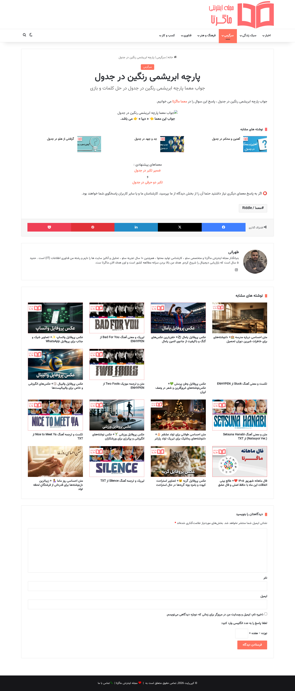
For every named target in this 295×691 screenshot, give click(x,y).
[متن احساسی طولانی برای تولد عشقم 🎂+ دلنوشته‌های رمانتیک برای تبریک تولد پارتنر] (178, 415)
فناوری (187, 35)
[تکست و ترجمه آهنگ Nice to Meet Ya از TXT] (55, 415)
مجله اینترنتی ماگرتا (127, 683)
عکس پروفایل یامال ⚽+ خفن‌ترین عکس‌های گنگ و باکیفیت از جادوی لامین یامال (178, 339)
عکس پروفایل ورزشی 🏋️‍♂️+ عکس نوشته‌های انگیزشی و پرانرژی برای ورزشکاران (118, 436)
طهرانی (233, 252)
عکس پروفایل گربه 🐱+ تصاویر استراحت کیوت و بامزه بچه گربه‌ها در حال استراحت (181, 483)
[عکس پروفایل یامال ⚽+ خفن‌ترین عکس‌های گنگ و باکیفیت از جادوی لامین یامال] (178, 318)
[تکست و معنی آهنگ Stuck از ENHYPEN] (239, 364)
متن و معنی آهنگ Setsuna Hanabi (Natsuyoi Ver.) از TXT (245, 436)
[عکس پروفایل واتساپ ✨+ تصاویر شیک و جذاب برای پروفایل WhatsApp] (55, 318)
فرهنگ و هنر (208, 35)
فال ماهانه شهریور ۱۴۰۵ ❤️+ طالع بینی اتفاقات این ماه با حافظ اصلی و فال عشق (242, 483)
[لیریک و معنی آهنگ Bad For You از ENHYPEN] (116, 318)
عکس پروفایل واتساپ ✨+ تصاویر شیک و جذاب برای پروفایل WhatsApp (57, 339)
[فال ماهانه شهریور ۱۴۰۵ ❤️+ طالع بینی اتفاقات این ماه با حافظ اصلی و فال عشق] (239, 461)
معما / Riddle (252, 208)
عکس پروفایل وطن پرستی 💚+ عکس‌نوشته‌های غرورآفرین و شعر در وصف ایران (180, 388)
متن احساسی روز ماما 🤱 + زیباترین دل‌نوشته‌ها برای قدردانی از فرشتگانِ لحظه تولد (58, 485)
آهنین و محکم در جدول (226, 139)
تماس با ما (104, 683)
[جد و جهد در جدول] (172, 144)
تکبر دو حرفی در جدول (147, 182)
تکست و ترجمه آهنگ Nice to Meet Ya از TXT (58, 436)
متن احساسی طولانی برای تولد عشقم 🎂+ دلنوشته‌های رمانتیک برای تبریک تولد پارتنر (180, 436)
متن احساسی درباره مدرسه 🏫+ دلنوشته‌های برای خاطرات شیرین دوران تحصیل (240, 339)
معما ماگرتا (179, 101)
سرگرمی (229, 35)
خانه (171, 57)
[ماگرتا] (241, 14)
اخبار (268, 35)
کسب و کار (168, 35)
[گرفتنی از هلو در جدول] (89, 144)
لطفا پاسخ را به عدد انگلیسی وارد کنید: (244, 623)
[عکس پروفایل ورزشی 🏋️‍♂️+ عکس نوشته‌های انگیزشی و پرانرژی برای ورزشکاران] (116, 415)
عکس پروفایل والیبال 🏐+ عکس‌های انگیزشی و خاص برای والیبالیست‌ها (55, 386)
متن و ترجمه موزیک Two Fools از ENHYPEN (123, 386)
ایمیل (263, 596)
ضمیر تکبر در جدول (147, 170)
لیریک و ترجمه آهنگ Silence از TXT (122, 481)
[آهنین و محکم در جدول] (255, 144)
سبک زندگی (249, 35)
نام (265, 578)
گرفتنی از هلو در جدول (60, 139)
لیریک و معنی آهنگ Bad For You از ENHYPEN (122, 339)
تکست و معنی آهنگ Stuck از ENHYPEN (242, 384)
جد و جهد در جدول (146, 139)
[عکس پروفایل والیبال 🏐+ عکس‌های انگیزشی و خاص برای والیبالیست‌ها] (55, 364)
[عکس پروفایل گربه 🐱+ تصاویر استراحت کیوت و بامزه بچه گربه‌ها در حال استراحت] (178, 461)
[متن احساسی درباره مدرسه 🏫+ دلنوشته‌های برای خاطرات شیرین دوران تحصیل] (239, 318)
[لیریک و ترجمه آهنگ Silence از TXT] (116, 461)
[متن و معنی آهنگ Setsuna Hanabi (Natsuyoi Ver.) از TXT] (239, 415)
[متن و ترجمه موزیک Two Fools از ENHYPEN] (116, 364)
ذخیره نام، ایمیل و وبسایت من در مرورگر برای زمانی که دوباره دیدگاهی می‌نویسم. (214, 614)
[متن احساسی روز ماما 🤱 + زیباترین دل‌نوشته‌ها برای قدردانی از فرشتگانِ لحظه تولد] (55, 461)
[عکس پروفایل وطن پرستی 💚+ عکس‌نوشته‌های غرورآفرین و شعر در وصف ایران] (178, 364)
